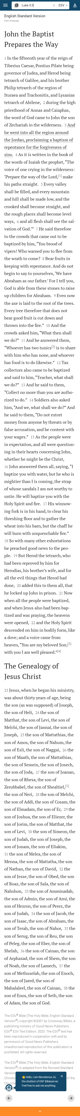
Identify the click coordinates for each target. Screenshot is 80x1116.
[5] (67, 786)
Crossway (14, 20)
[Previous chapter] (8, 1098)
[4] (59, 651)
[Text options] (75, 5)
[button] (5, 5)
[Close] (62, 1076)
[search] (36, 5)
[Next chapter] (71, 1098)
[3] (69, 644)
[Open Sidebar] (40, 1111)
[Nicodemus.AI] (8, 1087)
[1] (60, 176)
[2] (53, 347)
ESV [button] (61, 5)
